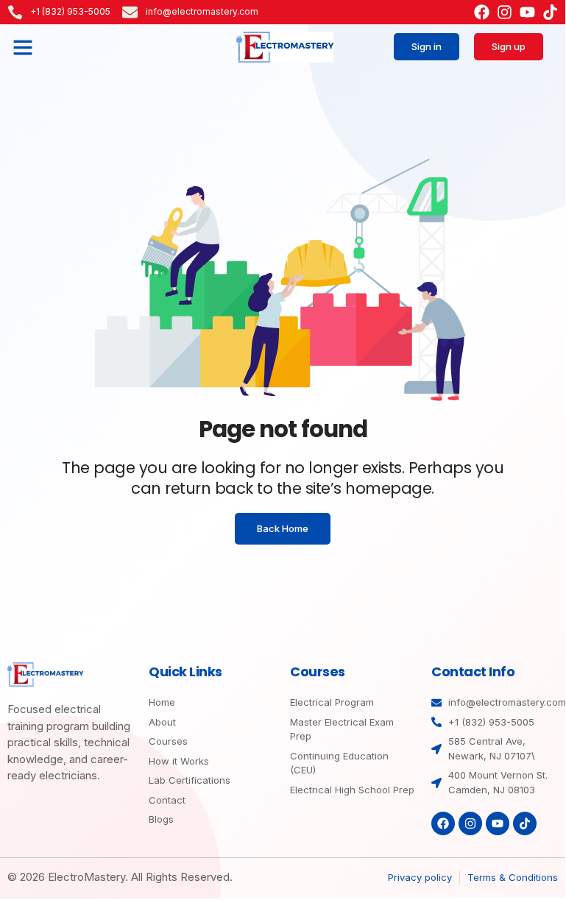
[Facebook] (481, 12)
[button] (22, 47)
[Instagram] (504, 12)
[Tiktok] (550, 12)
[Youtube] (527, 12)
